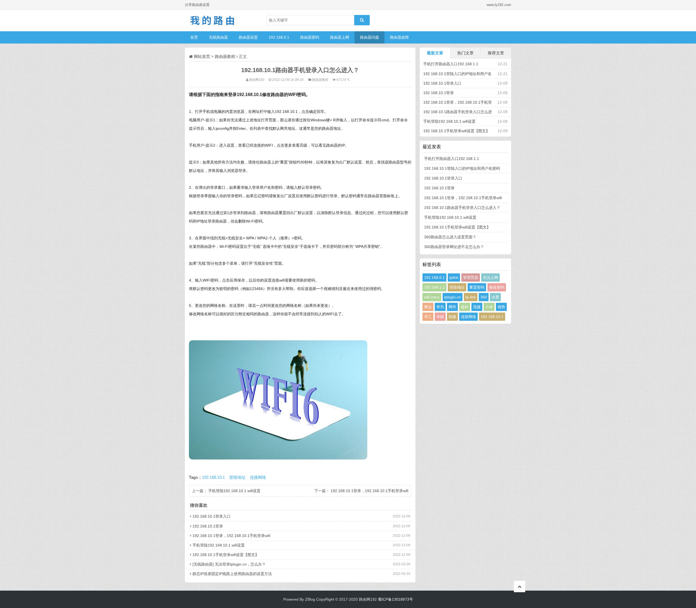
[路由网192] (212, 20)
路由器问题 (369, 37)
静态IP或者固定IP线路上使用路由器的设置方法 (232, 574)
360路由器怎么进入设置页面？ (450, 237)
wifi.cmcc (432, 297)
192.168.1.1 (434, 287)
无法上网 (490, 277)
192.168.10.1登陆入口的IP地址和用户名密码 (462, 168)
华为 (440, 307)
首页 (194, 37)
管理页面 (470, 277)
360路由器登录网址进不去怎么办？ (454, 247)
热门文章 (465, 53)
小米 (489, 307)
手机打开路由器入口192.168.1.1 (450, 64)
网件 (452, 307)
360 (483, 297)
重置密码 (476, 287)
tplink (453, 277)
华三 (428, 316)
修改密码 (496, 287)
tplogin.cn (452, 297)
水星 (495, 297)
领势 (501, 307)
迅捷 (477, 307)
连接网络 (258, 477)
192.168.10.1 (213, 477)
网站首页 (202, 56)
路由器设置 (248, 37)
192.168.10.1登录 (207, 526)
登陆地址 (237, 477)
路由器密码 (309, 37)
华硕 (440, 316)
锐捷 (452, 316)
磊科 (464, 307)
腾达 (428, 307)
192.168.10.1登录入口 (211, 516)
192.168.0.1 (279, 37)
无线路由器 (218, 37)
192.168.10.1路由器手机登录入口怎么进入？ (462, 207)
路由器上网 (339, 37)
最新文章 (435, 53)
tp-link (470, 297)
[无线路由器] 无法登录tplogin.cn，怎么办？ (229, 564)
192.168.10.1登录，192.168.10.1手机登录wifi (369, 491)
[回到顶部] (519, 586)
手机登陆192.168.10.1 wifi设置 (234, 491)
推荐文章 (496, 53)
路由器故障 (399, 37)
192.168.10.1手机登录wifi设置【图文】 (225, 555)
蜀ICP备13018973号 (395, 599)
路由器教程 (225, 56)
